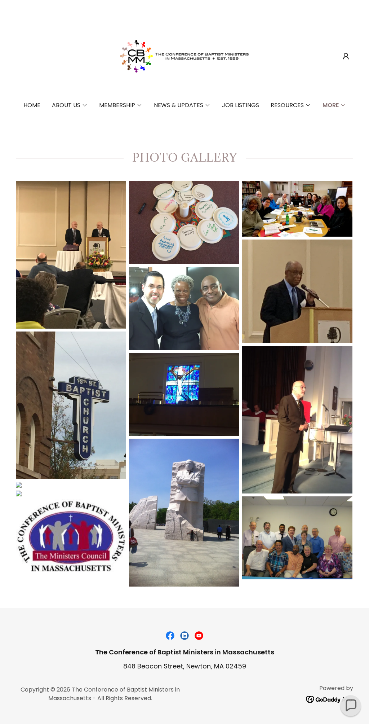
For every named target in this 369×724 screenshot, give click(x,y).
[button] (346, 56)
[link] (184, 55)
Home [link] (31, 105)
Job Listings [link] (240, 105)
